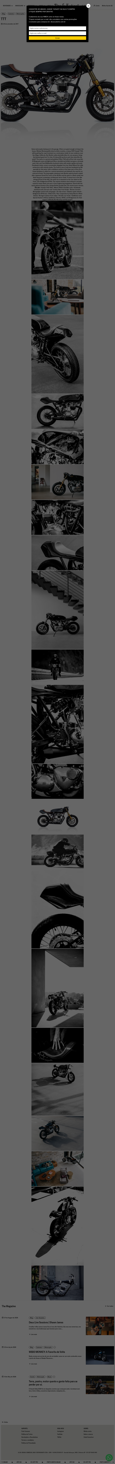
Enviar (57, 38)
